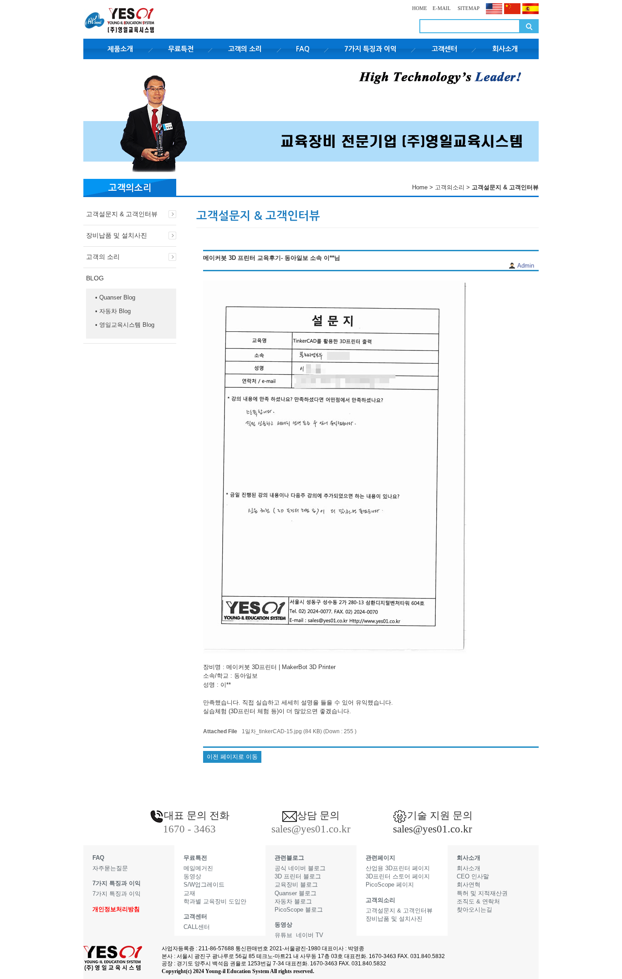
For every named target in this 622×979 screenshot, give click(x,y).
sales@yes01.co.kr (432, 829)
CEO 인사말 (473, 876)
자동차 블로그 (293, 901)
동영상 (192, 876)
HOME (419, 8)
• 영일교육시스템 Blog (124, 324)
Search (529, 26)
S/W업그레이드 (204, 884)
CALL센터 (197, 926)
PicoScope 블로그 (299, 909)
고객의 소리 (245, 49)
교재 (189, 893)
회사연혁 (468, 884)
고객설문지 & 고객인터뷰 (122, 214)
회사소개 (505, 49)
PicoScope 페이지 (390, 884)
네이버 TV (309, 935)
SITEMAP (467, 8)
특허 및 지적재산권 (482, 893)
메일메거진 (198, 868)
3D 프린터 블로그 (298, 876)
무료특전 (181, 49)
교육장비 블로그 (296, 884)
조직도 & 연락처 (478, 901)
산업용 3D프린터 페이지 (398, 868)
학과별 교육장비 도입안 (215, 901)
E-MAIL (442, 8)
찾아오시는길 (474, 909)
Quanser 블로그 (295, 893)
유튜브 (283, 935)
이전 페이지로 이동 (232, 756)
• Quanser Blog (115, 297)
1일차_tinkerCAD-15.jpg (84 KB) (282, 731)
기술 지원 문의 (440, 815)
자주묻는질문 (110, 868)
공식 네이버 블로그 (300, 868)
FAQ (303, 49)
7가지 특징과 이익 (370, 49)
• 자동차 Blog (113, 311)
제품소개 (120, 49)
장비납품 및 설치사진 (116, 235)
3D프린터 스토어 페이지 (398, 876)
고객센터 (444, 49)
